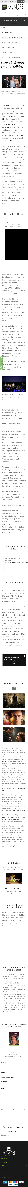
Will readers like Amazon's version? (11, 34)
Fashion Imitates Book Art (8, 47)
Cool (6, 1062)
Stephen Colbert (9, 105)
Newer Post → (23, 1065)
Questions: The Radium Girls (9, 52)
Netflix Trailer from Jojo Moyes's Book (12, 37)
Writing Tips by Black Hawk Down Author (12, 57)
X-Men (11, 757)
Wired (15, 846)
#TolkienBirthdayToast (15, 562)
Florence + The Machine (14, 889)
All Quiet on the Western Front (14, 819)
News (3, 27)
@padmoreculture (14, 1131)
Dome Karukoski (16, 122)
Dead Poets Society (8, 817)
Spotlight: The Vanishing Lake (9, 42)
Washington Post (19, 810)
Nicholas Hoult (14, 116)
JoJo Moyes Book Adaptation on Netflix (12, 39)
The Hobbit (9, 141)
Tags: (2, 1062)
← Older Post (5, 1065)
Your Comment (5, 1095)
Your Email (4, 1088)
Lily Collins (6, 119)
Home (5, 20)
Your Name (4, 1081)
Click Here (21, 1)
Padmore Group (16, 1176)
